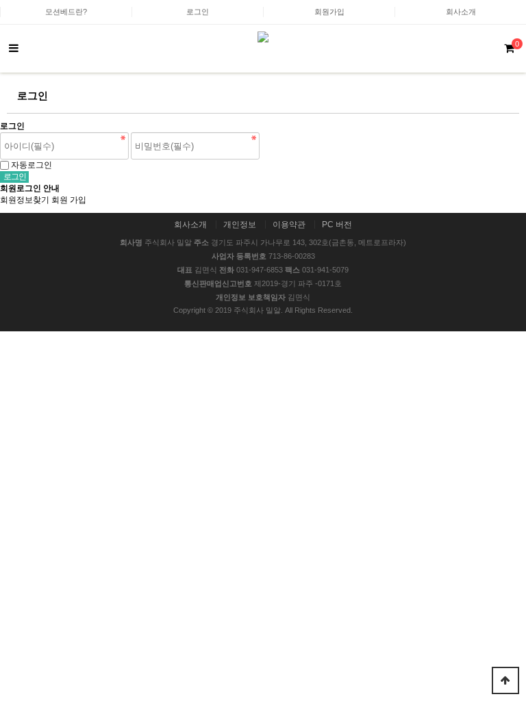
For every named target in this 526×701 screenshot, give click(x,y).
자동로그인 (31, 165)
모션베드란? (66, 12)
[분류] (13, 48)
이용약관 (289, 224)
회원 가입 (68, 200)
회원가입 (329, 12)
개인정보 (239, 224)
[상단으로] (505, 680)
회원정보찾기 (24, 200)
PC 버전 (337, 224)
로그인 (197, 12)
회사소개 (461, 12)
